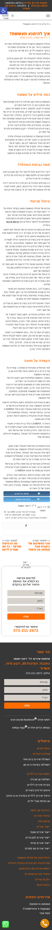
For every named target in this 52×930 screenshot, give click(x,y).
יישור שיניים (43, 826)
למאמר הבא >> (9, 540)
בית (48, 24)
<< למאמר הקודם (41, 540)
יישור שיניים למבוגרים (38, 837)
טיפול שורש (43, 748)
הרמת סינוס (43, 885)
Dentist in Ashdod (40, 904)
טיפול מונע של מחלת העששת (33, 857)
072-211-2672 (39, 5)
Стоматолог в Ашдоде (36, 908)
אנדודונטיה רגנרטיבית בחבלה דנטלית (29, 863)
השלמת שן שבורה (40, 779)
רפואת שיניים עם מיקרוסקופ (34, 868)
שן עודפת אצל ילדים (39, 801)
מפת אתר (44, 913)
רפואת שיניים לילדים (38, 774)
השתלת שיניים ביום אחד (36, 759)
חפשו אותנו (43, 719)
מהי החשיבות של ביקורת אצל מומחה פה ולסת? (39, 546)
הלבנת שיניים (42, 879)
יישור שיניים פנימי (40, 843)
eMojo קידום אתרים (39, 727)
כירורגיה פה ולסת (40, 810)
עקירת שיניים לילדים (38, 784)
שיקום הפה (44, 821)
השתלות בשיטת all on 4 (36, 764)
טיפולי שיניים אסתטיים (37, 874)
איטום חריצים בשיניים (38, 790)
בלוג (43, 24)
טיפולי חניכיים (42, 815)
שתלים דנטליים (41, 753)
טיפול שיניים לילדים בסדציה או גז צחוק (28, 795)
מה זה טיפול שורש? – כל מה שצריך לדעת (11, 546)
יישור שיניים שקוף (40, 832)
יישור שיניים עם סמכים (37, 848)
